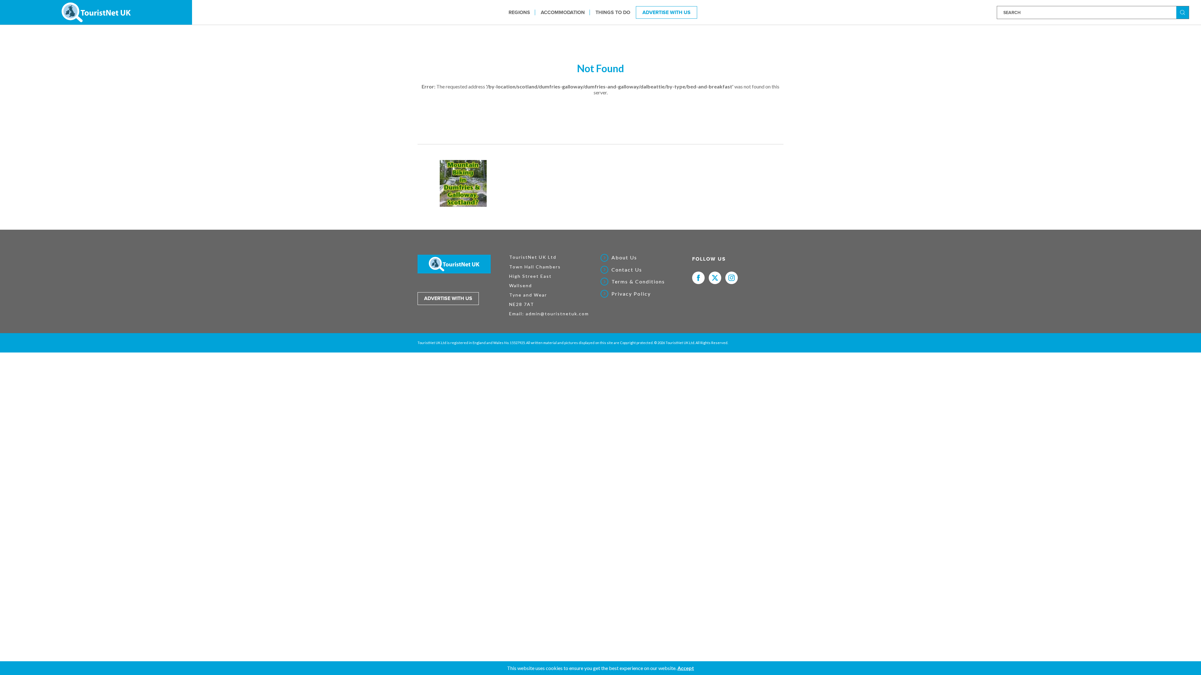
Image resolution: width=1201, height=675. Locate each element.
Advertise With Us (666, 12)
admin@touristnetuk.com (557, 313)
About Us (624, 257)
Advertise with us (448, 298)
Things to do (612, 12)
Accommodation (563, 12)
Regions (519, 12)
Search (1183, 12)
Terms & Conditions (638, 281)
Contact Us (626, 269)
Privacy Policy (631, 294)
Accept (685, 668)
